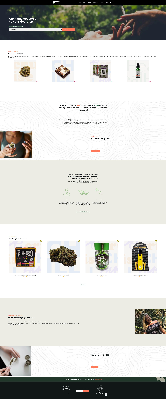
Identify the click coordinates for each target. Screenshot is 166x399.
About (102, 2)
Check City (66, 29)
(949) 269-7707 (66, 388)
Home (80, 2)
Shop (84, 2)
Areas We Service (98, 379)
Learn (107, 2)
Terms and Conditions (100, 393)
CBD (150, 81)
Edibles (75, 81)
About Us (100, 387)
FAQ (100, 390)
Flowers (38, 81)
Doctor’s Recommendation (100, 391)
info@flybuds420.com (66, 389)
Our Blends (95, 2)
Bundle (89, 2)
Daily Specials (100, 389)
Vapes (112, 81)
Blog (100, 392)
